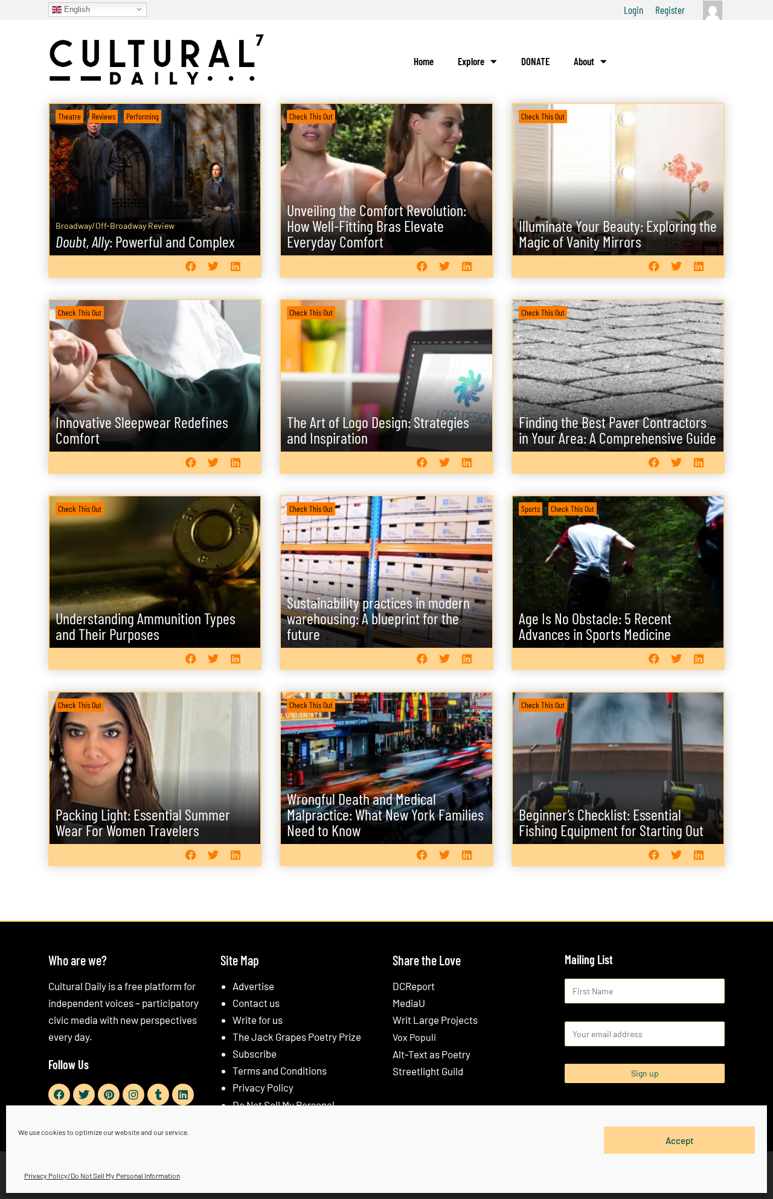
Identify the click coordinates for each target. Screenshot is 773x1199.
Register (670, 10)
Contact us (256, 1003)
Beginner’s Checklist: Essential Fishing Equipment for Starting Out (611, 822)
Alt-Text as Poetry (431, 1054)
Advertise (253, 986)
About (584, 61)
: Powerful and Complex (145, 241)
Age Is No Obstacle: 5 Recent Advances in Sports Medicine (595, 626)
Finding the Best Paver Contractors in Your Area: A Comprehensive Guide (617, 429)
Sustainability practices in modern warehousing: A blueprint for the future (378, 618)
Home (424, 61)
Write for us (258, 1020)
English (76, 8)
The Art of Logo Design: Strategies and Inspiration (378, 429)
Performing (142, 116)
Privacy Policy (263, 1087)
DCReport (414, 986)
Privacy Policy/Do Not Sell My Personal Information (102, 1175)
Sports (530, 509)
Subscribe (255, 1053)
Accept (680, 1139)
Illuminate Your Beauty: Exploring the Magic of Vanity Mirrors (618, 233)
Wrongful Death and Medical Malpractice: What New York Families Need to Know (385, 814)
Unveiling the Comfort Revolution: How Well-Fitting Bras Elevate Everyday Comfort (376, 225)
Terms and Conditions (280, 1070)
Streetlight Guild (428, 1071)
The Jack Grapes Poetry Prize (297, 1037)
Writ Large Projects (435, 1020)
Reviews (103, 116)
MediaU (409, 1003)
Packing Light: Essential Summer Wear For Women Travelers (143, 822)
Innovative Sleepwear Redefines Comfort (142, 429)
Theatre (69, 116)
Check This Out (311, 116)
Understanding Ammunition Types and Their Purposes (146, 626)
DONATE (535, 61)
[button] (190, 266)
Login (633, 10)
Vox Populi (414, 1037)
